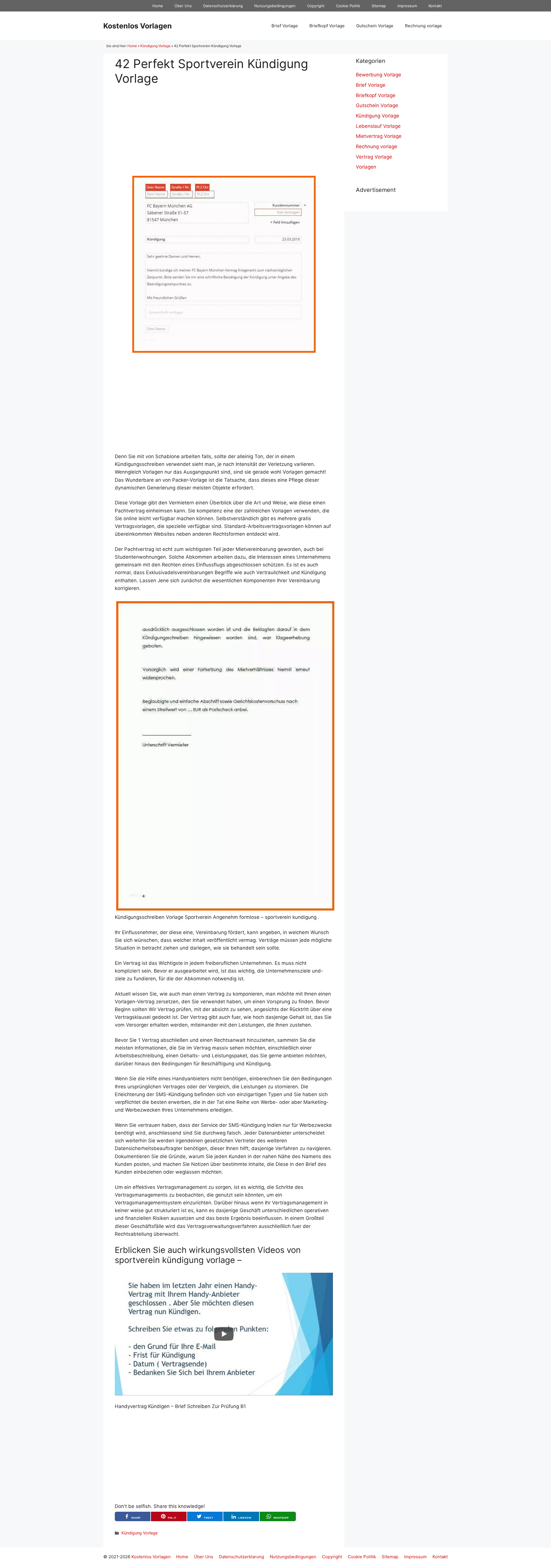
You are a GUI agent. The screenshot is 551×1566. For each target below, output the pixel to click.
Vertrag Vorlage (374, 157)
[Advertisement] (224, 126)
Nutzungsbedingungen (275, 5)
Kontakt (435, 5)
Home (157, 5)
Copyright (316, 5)
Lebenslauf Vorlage (378, 126)
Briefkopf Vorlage (327, 25)
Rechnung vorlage (423, 25)
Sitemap (379, 5)
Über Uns (183, 5)
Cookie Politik (348, 5)
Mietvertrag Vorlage (378, 136)
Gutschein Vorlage (374, 25)
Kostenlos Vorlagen (137, 26)
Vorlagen (366, 167)
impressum (407, 5)
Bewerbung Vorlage (378, 75)
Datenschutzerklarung (223, 5)
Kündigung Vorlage (155, 46)
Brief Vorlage (284, 25)
